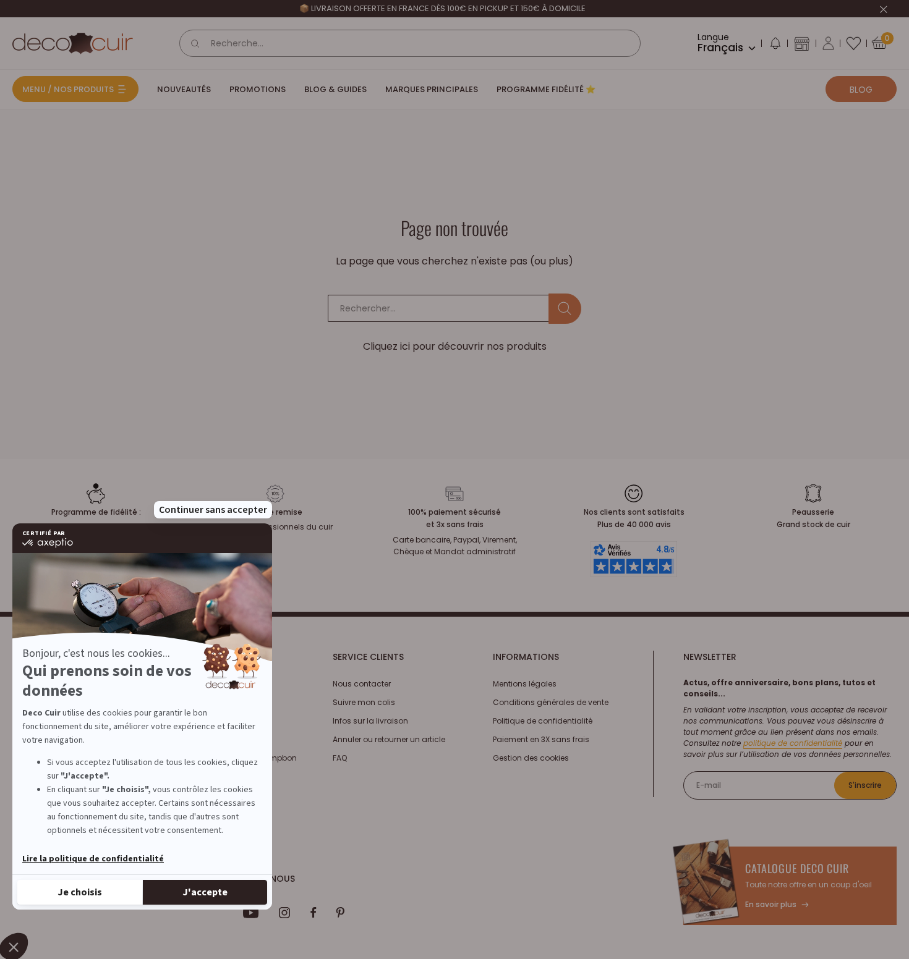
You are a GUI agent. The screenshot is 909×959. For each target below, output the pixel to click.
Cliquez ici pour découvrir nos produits (455, 346)
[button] (775, 45)
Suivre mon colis (364, 702)
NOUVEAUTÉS (184, 89)
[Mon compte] (828, 43)
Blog (861, 89)
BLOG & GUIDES (335, 89)
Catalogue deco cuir (797, 868)
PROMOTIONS (257, 89)
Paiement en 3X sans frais (541, 739)
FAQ (340, 758)
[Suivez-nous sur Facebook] (313, 912)
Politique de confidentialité (542, 721)
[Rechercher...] (564, 309)
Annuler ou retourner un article (389, 739)
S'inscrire (865, 785)
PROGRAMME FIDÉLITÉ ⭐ (546, 89)
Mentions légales (525, 683)
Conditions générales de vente (550, 702)
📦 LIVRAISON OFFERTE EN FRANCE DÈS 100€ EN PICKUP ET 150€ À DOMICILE (442, 8)
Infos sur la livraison (370, 721)
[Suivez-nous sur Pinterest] (340, 912)
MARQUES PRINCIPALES (431, 89)
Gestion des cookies (531, 758)
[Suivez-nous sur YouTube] (251, 912)
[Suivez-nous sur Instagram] (285, 912)
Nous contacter (362, 683)
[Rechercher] (195, 43)
